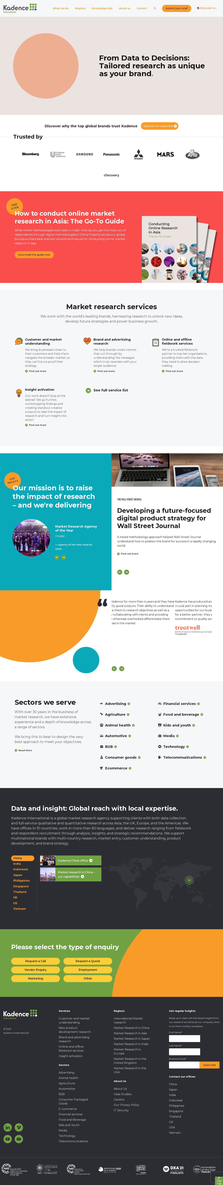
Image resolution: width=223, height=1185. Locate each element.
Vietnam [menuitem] (175, 1132)
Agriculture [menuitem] (67, 1083)
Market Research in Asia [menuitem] (130, 1033)
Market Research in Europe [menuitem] (127, 1051)
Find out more (37, 371)
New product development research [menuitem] (75, 1030)
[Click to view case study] (167, 470)
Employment (88, 969)
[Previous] (57, 557)
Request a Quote (88, 961)
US (15, 903)
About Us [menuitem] (120, 1088)
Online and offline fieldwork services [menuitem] (71, 1048)
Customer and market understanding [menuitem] (74, 1020)
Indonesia (20, 869)
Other (88, 978)
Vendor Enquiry (36, 969)
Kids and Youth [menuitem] (69, 1125)
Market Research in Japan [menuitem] (132, 1038)
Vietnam (19, 908)
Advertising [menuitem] (66, 1072)
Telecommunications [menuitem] (73, 1141)
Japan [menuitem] (173, 1089)
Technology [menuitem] (67, 1136)
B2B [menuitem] (62, 1094)
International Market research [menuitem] (128, 1020)
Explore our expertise (158, 126)
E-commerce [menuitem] (68, 1109)
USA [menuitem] (172, 1127)
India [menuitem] (172, 1095)
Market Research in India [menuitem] (131, 1044)
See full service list (111, 390)
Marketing (35, 978)
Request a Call (35, 961)
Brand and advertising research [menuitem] (74, 1039)
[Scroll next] (121, 668)
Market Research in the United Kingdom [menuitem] (130, 1061)
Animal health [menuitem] (68, 1078)
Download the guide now (34, 254)
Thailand (19, 892)
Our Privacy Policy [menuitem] (126, 1105)
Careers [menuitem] (119, 1099)
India (17, 863)
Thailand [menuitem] (175, 1116)
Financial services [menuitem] (70, 1114)
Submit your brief (177, 8)
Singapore (21, 886)
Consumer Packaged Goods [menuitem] (73, 1101)
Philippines (21, 880)
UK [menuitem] (171, 1122)
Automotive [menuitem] (67, 1088)
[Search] (154, 8)
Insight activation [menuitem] (70, 1056)
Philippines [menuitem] (176, 1105)
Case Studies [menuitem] (122, 1094)
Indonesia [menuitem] (175, 1100)
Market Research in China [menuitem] (131, 1028)
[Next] (63, 557)
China (17, 858)
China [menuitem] (173, 1084)
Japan (17, 875)
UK (15, 897)
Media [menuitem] (63, 1130)
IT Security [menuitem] (121, 1110)
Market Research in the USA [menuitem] (130, 1070)
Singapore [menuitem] (176, 1111)
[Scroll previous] (114, 668)
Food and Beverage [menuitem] (72, 1119)
